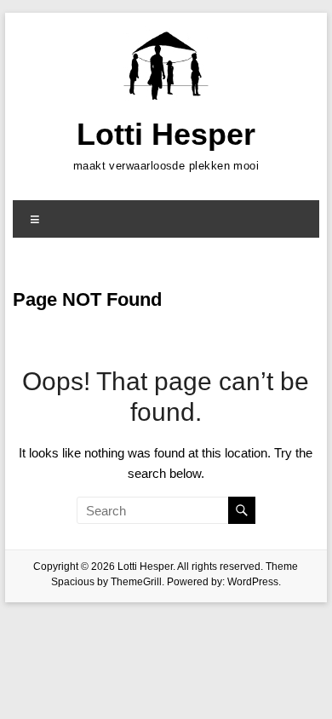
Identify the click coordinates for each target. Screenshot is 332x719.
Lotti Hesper (166, 134)
